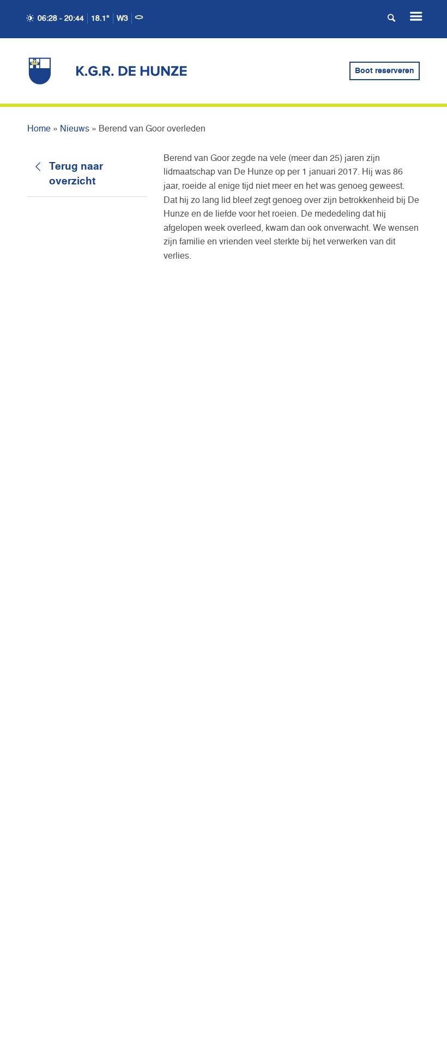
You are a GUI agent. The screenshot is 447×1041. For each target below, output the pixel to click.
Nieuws (74, 129)
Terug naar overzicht (76, 174)
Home (39, 129)
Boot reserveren (384, 71)
